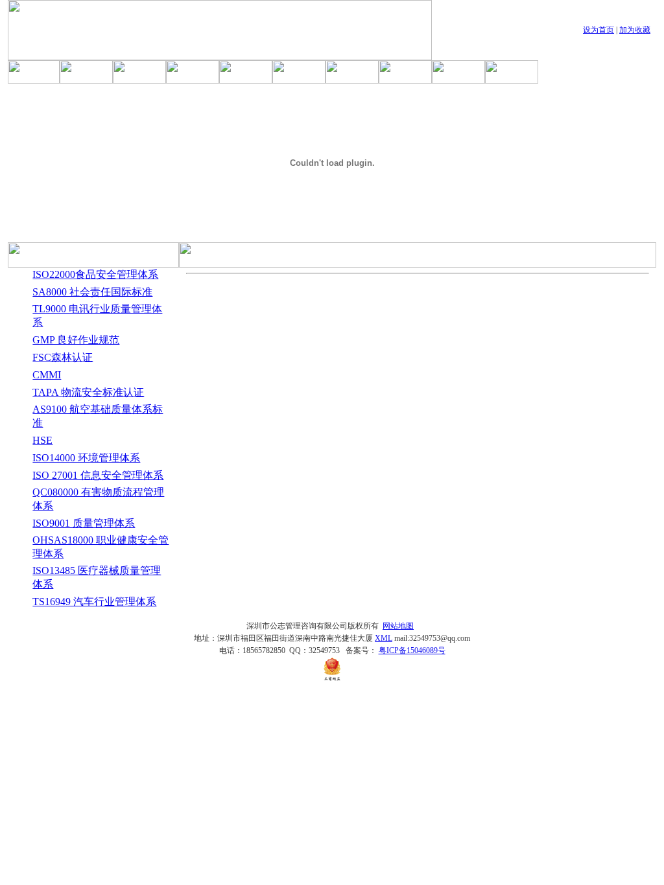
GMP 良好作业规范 (75, 339)
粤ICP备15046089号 (412, 650)
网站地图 (398, 625)
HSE (42, 440)
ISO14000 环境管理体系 (86, 457)
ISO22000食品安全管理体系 (95, 274)
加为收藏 (634, 29)
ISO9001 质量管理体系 (83, 523)
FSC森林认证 (62, 357)
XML (383, 638)
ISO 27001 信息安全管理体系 (97, 475)
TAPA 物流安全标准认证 (88, 392)
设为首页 (598, 29)
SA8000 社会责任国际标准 (92, 291)
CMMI (46, 374)
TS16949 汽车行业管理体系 (94, 601)
